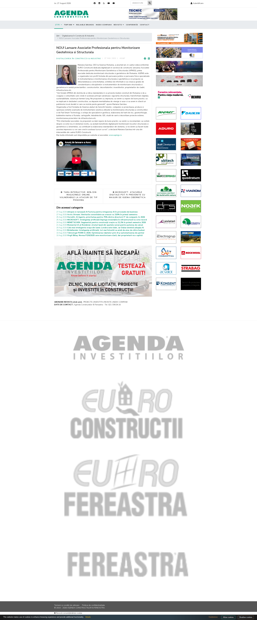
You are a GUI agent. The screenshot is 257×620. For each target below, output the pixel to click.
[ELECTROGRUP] (166, 237)
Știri (57, 25)
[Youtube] (109, 3)
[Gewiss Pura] (191, 144)
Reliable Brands (85, 25)
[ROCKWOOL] (191, 253)
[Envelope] (114, 3)
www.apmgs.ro (115, 135)
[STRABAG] (191, 268)
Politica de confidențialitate (93, 605)
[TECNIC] (152, 14)
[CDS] (191, 284)
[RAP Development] (166, 144)
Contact (145, 25)
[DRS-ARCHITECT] (166, 206)
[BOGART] (166, 113)
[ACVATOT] (166, 268)
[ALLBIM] (179, 66)
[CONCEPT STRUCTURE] (191, 129)
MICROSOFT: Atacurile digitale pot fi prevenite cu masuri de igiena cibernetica (127, 195)
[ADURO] (166, 129)
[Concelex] (179, 52)
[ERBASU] (166, 175)
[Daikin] (191, 113)
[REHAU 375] (179, 94)
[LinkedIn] (149, 58)
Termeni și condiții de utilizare (66, 605)
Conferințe (132, 25)
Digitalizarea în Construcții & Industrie (78, 58)
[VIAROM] (191, 191)
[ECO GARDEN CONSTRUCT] (166, 191)
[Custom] (104, 3)
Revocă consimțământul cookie (69, 613)
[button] (197, 3)
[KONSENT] (166, 284)
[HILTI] (179, 80)
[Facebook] (95, 3)
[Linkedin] (99, 3)
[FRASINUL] (191, 160)
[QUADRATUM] (191, 175)
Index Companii (104, 25)
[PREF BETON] (179, 38)
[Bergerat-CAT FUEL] (191, 237)
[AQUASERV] (191, 222)
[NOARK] (191, 206)
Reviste (118, 25)
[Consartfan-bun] (166, 253)
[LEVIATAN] (166, 222)
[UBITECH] (166, 160)
